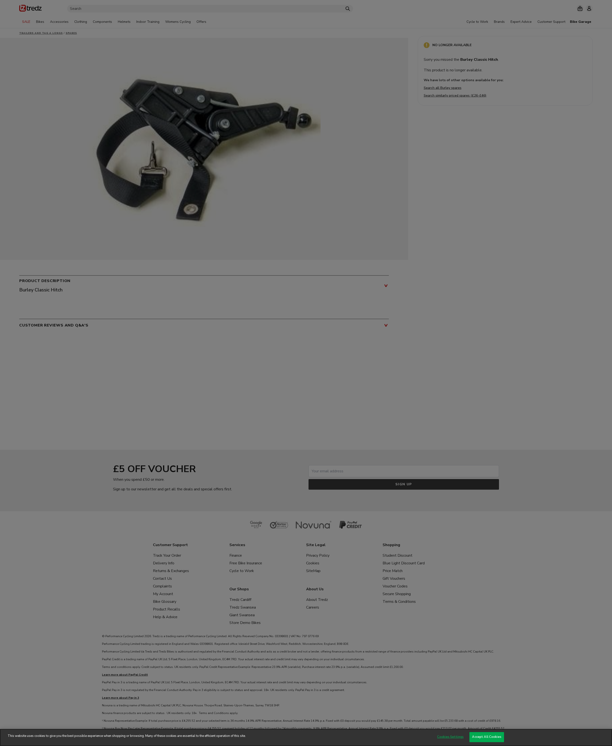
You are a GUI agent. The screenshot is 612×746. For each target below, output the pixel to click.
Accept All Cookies (486, 737)
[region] (306, 737)
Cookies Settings (450, 737)
